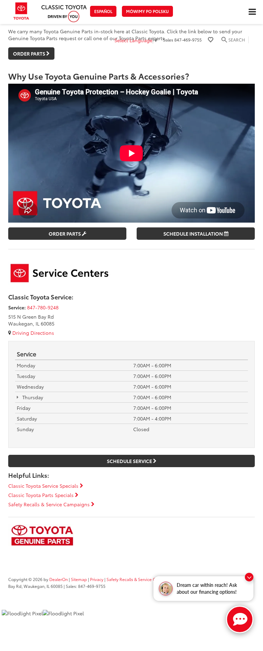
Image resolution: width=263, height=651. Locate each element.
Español (103, 11)
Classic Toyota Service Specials (44, 485)
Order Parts (65, 233)
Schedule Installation (193, 233)
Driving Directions (32, 332)
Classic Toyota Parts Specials (41, 495)
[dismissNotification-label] (249, 577)
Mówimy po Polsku (147, 11)
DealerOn (58, 579)
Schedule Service (130, 461)
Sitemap (79, 579)
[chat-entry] (239, 619)
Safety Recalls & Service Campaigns (49, 504)
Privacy (96, 579)
